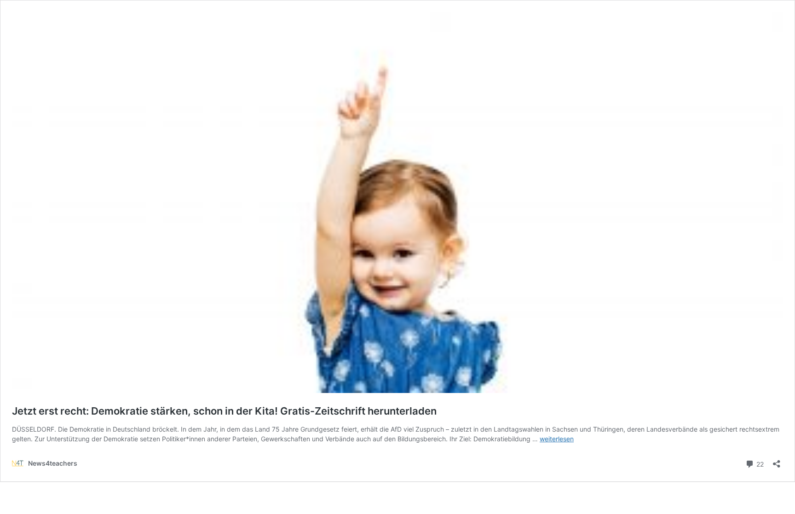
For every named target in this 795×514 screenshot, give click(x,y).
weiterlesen (557, 439)
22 (759, 463)
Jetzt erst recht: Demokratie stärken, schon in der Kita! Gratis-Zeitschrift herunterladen (224, 411)
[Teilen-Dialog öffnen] (776, 461)
